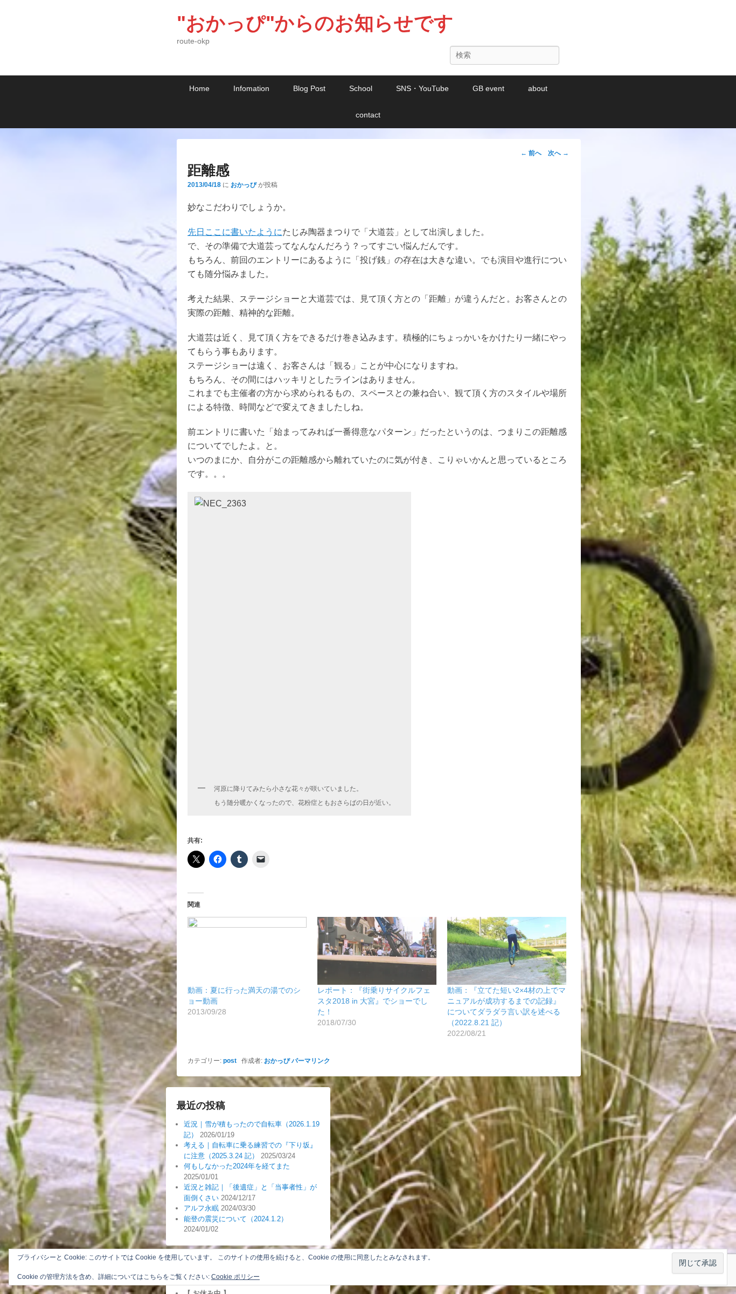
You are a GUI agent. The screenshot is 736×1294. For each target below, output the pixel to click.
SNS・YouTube (422, 88)
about (537, 88)
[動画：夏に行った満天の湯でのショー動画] (247, 951)
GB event (488, 88)
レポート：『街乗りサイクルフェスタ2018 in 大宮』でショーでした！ (374, 1001)
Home (199, 88)
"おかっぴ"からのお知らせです (315, 23)
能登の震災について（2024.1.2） (236, 1219)
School (360, 88)
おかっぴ (243, 185)
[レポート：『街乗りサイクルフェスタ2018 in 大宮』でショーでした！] (376, 951)
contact (368, 114)
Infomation (251, 88)
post (230, 1061)
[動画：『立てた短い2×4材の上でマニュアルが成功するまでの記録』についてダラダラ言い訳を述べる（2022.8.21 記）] (506, 951)
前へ (530, 153)
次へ (558, 153)
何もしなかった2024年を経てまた (237, 1166)
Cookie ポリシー (235, 1277)
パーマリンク (310, 1061)
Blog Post (309, 88)
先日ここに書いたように (235, 231)
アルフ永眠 (201, 1208)
